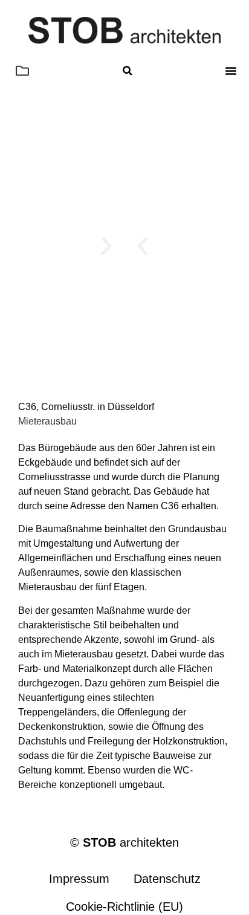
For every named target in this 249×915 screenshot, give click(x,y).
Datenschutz (167, 878)
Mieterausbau (47, 421)
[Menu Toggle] (231, 71)
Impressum (79, 878)
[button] (22, 70)
